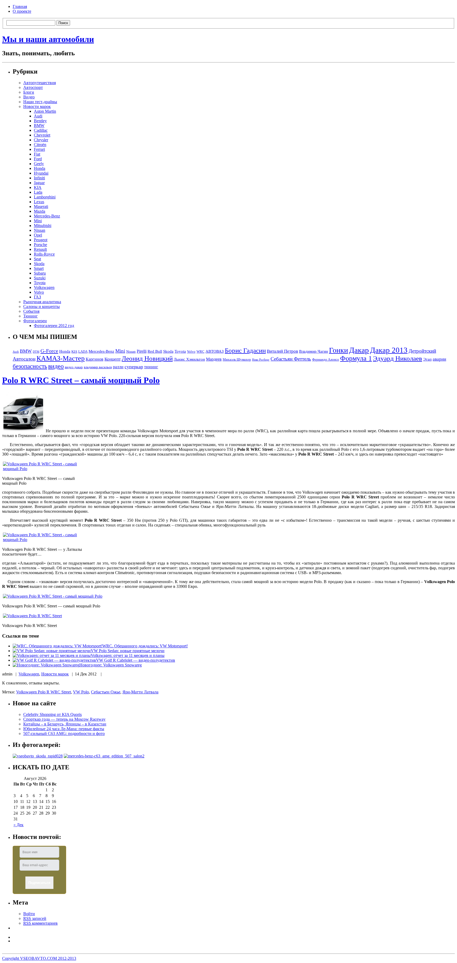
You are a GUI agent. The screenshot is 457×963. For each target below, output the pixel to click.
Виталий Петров (282, 351)
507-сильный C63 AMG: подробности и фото (64, 733)
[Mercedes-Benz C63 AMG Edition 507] (104, 756)
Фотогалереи (35, 321)
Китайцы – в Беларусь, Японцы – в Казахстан (64, 724)
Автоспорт (33, 87)
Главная (20, 6)
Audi (38, 116)
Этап (427, 359)
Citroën (40, 144)
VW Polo (81, 692)
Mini (38, 221)
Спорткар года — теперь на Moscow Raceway (64, 719)
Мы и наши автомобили (48, 39)
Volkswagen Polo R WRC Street (43, 692)
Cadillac (41, 130)
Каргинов (94, 359)
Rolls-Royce (44, 254)
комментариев (40, 923)
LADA (83, 351)
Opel (38, 235)
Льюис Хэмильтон (189, 359)
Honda (39, 168)
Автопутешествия (39, 82)
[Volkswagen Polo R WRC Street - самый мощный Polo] (23, 431)
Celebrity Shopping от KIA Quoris (52, 714)
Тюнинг (30, 316)
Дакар (359, 350)
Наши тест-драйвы (40, 101)
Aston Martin (45, 111)
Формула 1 (356, 358)
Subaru (40, 273)
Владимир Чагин (313, 351)
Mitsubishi (42, 225)
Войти (29, 913)
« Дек (18, 825)
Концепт (112, 359)
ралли (118, 367)
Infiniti (39, 178)
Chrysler (41, 140)
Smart (39, 268)
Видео (29, 97)
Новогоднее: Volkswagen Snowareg (110, 665)
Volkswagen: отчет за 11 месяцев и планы (127, 655)
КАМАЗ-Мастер (60, 358)
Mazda (39, 211)
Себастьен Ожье (105, 692)
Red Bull (155, 351)
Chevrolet (42, 135)
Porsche (40, 244)
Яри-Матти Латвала (140, 692)
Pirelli (142, 351)
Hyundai (41, 173)
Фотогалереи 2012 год (54, 325)
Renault (40, 249)
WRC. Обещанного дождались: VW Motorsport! (145, 646)
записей (34, 918)
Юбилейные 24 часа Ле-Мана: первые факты (63, 728)
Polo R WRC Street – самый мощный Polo (81, 380)
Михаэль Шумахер (237, 359)
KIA (38, 187)
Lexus (39, 201)
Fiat (37, 154)
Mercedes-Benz (47, 216)
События (31, 311)
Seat (37, 259)
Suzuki (39, 278)
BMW (39, 125)
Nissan (39, 230)
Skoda (39, 263)
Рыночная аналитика (42, 301)
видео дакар (74, 367)
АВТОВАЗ (214, 351)
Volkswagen (44, 287)
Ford (38, 159)
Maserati (41, 206)
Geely (39, 163)
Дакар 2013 (389, 350)
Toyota (39, 282)
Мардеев (214, 359)
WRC (200, 351)
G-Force (49, 351)
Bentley (40, 121)
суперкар (134, 366)
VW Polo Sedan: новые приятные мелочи (127, 650)
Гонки (338, 350)
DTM (36, 351)
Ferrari (39, 149)
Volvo (39, 292)
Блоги (28, 92)
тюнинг (151, 367)
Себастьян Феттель (291, 359)
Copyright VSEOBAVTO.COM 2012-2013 (39, 958)
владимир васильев (98, 367)
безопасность (30, 366)
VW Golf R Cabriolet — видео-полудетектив (135, 660)
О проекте (22, 11)
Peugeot (40, 240)
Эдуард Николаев (397, 358)
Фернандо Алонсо (325, 359)
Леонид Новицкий (147, 358)
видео (56, 366)
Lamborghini (45, 197)
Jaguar (39, 182)
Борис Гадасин (245, 350)
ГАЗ (37, 297)
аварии (439, 359)
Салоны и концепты (41, 306)
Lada (38, 192)
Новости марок (37, 106)
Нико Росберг (260, 359)
